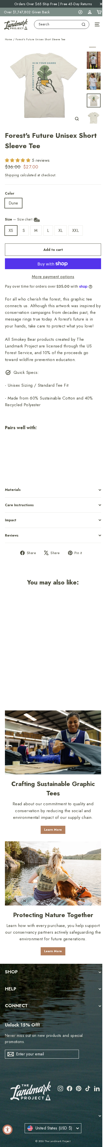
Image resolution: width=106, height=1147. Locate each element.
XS (11, 230)
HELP (10, 989)
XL (60, 230)
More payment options (53, 277)
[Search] (84, 24)
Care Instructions (19, 505)
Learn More (53, 829)
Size (19, 219)
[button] (18, 160)
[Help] (80, 12)
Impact (10, 520)
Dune (13, 203)
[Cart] (99, 12)
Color (9, 193)
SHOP (11, 972)
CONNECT (16, 1006)
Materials (13, 489)
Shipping (12, 175)
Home (8, 39)
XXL (75, 230)
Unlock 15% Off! (22, 1025)
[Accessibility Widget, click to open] (7, 1130)
